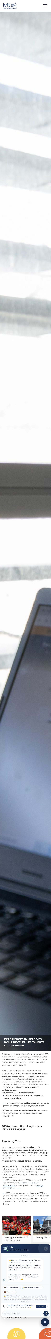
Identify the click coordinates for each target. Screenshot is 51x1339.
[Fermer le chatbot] (46, 1248)
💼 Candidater (9, 1292)
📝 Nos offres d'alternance (31, 1288)
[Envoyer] (46, 1313)
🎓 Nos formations (11, 1288)
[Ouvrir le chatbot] (45, 1322)
